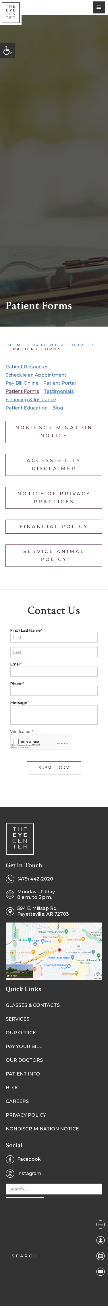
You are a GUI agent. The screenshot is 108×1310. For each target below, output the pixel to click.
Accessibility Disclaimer (54, 464)
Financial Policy (54, 526)
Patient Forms (22, 391)
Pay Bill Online (21, 383)
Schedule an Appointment (35, 375)
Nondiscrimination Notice (54, 431)
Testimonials (59, 391)
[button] (7, 50)
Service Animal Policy (54, 555)
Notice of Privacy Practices (54, 497)
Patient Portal (59, 383)
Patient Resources (64, 345)
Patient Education (26, 408)
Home (16, 345)
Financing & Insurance (30, 399)
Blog (57, 408)
